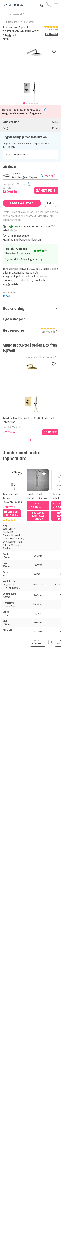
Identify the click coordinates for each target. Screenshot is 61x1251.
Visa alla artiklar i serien (40, 357)
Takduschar (28, 21)
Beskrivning (14, 308)
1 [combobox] (49, 203)
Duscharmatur (13, 21)
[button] (30, 125)
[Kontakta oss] (41, 5)
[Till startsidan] (13, 5)
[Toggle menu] (56, 5)
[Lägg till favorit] (54, 51)
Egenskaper (14, 319)
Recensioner (29, 330)
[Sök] (4, 14)
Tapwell (7, 296)
